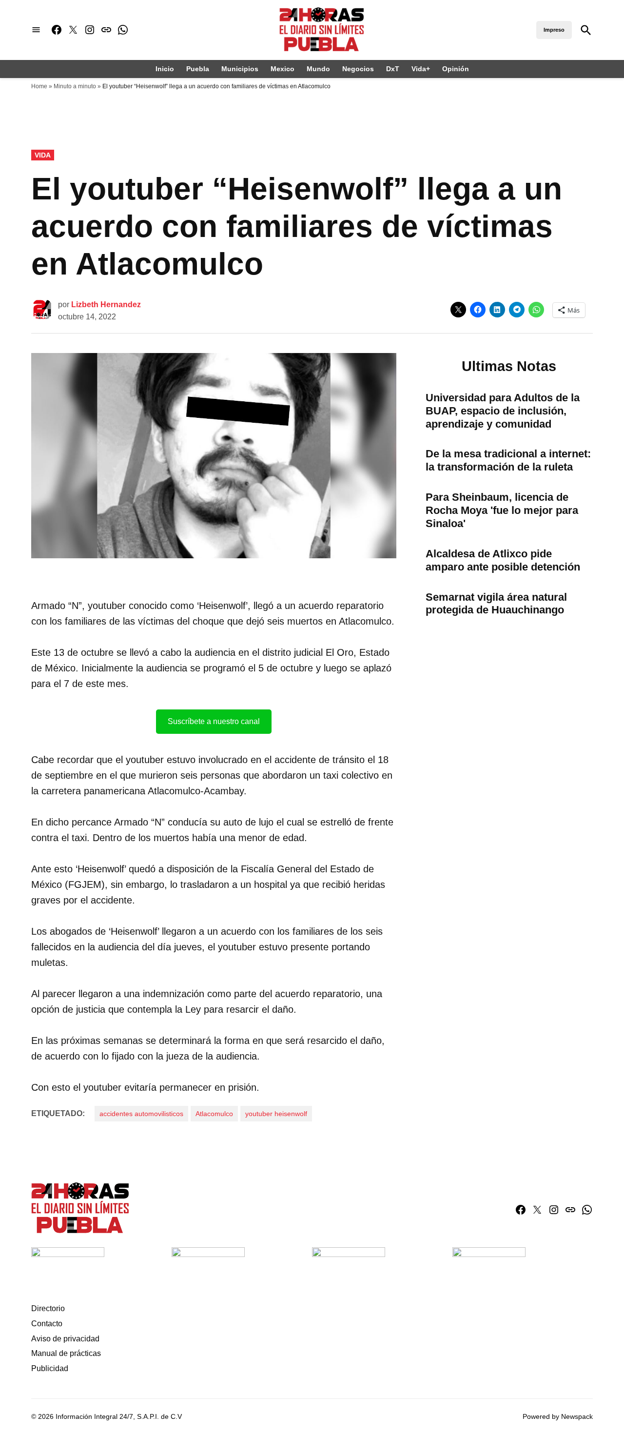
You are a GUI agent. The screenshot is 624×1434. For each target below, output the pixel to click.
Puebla (197, 69)
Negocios (358, 69)
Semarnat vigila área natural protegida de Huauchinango (496, 603)
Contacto (46, 1323)
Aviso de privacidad (65, 1339)
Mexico (282, 69)
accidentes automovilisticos (141, 1114)
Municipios (239, 69)
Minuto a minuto (75, 86)
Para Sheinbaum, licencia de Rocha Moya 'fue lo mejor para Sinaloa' (502, 510)
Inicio (165, 69)
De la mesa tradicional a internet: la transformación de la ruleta (508, 460)
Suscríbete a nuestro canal (214, 721)
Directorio (48, 1308)
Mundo (318, 69)
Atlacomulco (214, 1114)
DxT (392, 69)
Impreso (554, 30)
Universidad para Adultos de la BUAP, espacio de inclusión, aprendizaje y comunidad (503, 411)
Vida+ (420, 69)
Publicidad (49, 1368)
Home (39, 86)
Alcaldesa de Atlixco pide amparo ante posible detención (503, 560)
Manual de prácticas (66, 1353)
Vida (43, 155)
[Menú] (36, 30)
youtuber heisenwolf (276, 1114)
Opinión (455, 69)
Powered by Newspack (558, 1416)
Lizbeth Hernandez (106, 304)
